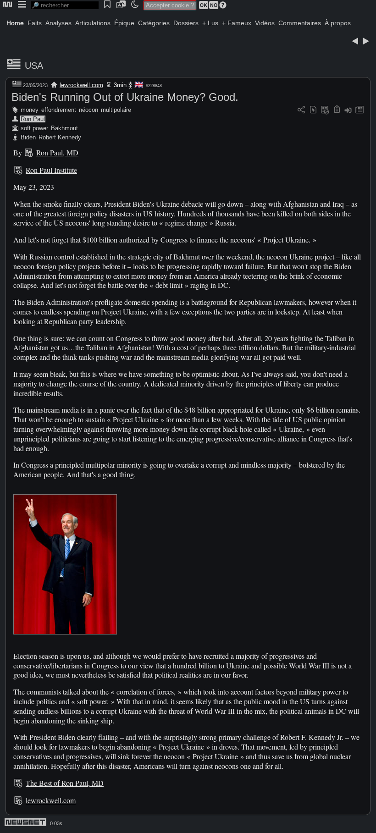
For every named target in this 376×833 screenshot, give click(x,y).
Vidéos (265, 23)
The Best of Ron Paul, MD (65, 783)
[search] (64, 5)
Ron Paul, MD (57, 152)
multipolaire (116, 109)
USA (34, 66)
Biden (28, 137)
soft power (34, 128)
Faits (35, 23)
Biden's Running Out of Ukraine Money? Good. (124, 97)
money (30, 109)
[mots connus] (337, 110)
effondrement (58, 109)
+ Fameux (236, 23)
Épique (124, 23)
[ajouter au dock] (348, 110)
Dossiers (186, 23)
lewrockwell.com (81, 85)
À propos (338, 23)
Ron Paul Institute (51, 170)
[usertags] (313, 110)
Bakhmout (64, 128)
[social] (301, 110)
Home (15, 23)
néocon (88, 109)
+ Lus (210, 23)
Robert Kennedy (60, 137)
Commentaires (299, 23)
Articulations (93, 23)
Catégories (154, 23)
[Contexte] (325, 110)
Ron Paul (33, 119)
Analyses (58, 23)
